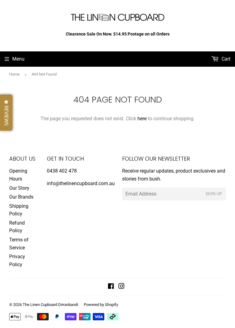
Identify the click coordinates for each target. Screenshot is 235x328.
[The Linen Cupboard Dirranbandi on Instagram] (121, 287)
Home (14, 74)
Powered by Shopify (101, 304)
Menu (18, 59)
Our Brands (21, 197)
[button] (6, 113)
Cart (225, 59)
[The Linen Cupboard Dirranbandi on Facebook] (111, 287)
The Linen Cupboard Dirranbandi (50, 304)
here (142, 118)
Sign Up (214, 194)
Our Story (19, 188)
